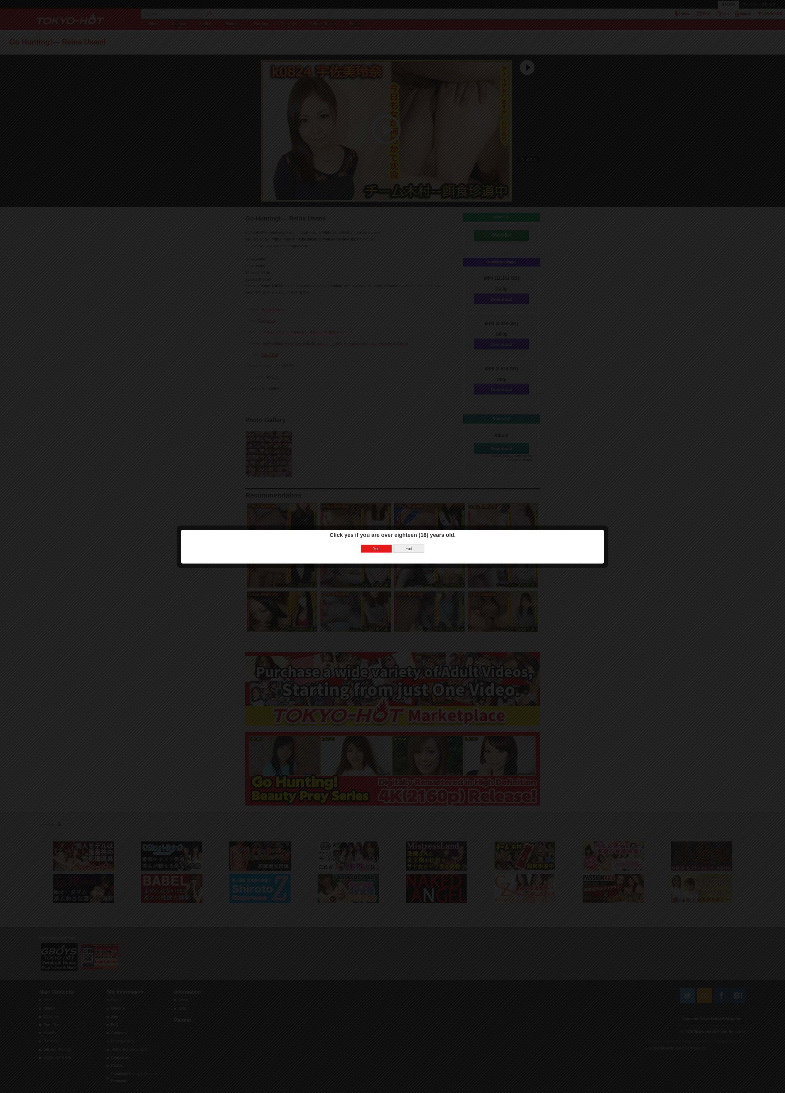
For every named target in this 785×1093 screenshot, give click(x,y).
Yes (376, 548)
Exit (408, 548)
